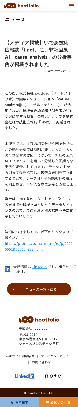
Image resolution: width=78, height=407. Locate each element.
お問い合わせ (41, 362)
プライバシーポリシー (56, 356)
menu (71, 5)
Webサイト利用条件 (20, 356)
